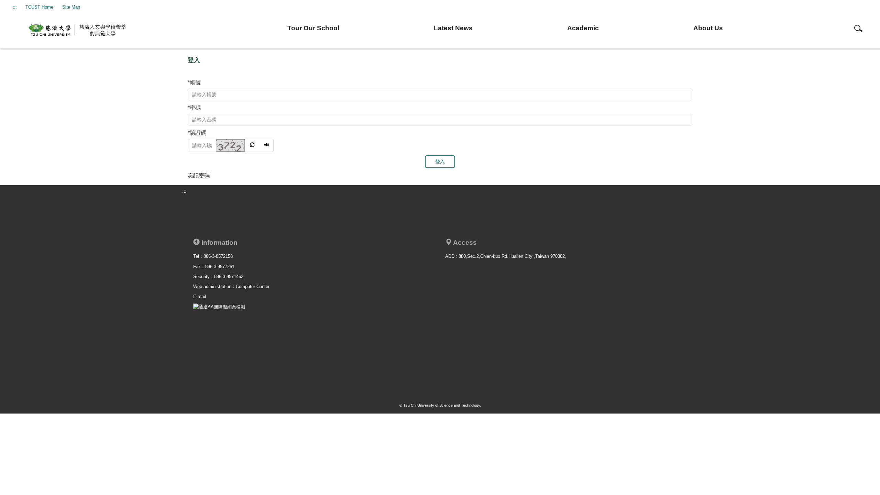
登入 (440, 161)
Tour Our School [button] (313, 28)
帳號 (194, 83)
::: (15, 7)
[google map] (566, 314)
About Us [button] (708, 28)
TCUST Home (39, 7)
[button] (238, 145)
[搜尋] (858, 28)
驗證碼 (197, 133)
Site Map (71, 7)
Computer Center (253, 286)
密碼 (194, 108)
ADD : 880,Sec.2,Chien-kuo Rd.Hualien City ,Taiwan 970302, (505, 256)
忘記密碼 (199, 175)
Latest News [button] (453, 28)
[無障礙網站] (219, 306)
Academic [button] (583, 28)
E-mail (199, 296)
